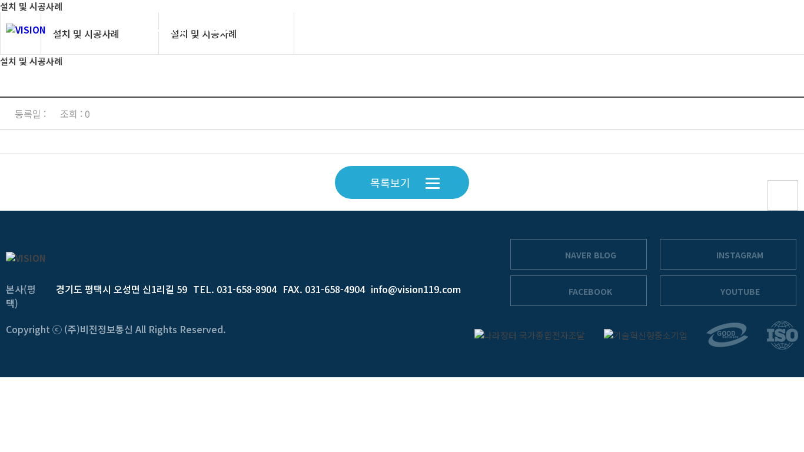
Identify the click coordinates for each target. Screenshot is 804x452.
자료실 (485, 29)
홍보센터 (541, 29)
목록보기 (390, 182)
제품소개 (330, 29)
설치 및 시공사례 (410, 29)
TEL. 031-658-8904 (235, 289)
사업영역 (269, 29)
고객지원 (602, 29)
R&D (216, 29)
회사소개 (163, 29)
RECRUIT (668, 29)
